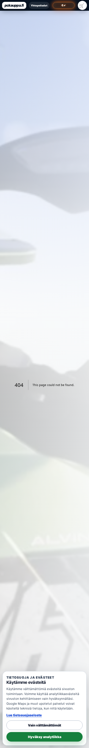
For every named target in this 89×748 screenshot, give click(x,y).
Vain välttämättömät (44, 725)
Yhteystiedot (39, 5)
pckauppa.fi (14, 5)
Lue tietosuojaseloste (24, 715)
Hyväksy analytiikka (44, 737)
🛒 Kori (82, 5)
